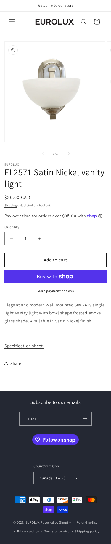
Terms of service (56, 531)
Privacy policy (28, 531)
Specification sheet (24, 346)
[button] (11, 21)
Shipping (10, 205)
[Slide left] (42, 153)
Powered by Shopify (56, 522)
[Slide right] (68, 153)
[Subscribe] (84, 419)
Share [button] (15, 363)
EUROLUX (32, 522)
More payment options (55, 290)
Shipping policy (87, 531)
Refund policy (87, 522)
